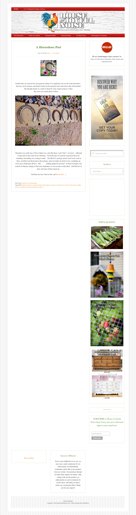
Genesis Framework (76, 503)
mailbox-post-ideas (26, 187)
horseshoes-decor (61, 185)
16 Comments (55, 53)
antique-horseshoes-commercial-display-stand (33, 185)
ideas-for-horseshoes (71, 185)
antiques (48, 185)
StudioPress (86, 503)
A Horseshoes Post (48, 47)
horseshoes (53, 185)
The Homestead (33, 183)
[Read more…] (61, 174)
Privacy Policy (29, 458)
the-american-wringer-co (37, 187)
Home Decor (25, 183)
